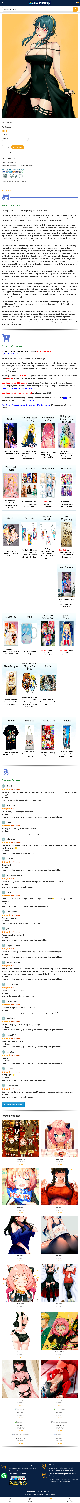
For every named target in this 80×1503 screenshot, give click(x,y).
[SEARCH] (75, 9)
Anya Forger (59, 1159)
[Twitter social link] (10, 181)
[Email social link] (12, 181)
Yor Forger (29, 166)
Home (4, 122)
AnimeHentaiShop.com (37, 1494)
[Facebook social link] (7, 181)
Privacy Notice (47, 1491)
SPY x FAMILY (11, 122)
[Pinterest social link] (15, 181)
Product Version (7, 135)
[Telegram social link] (23, 181)
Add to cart (17, 147)
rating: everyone (10, 166)
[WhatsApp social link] (20, 181)
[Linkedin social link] (18, 181)
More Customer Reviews (14, 1105)
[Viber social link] (25, 181)
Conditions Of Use (34, 1491)
